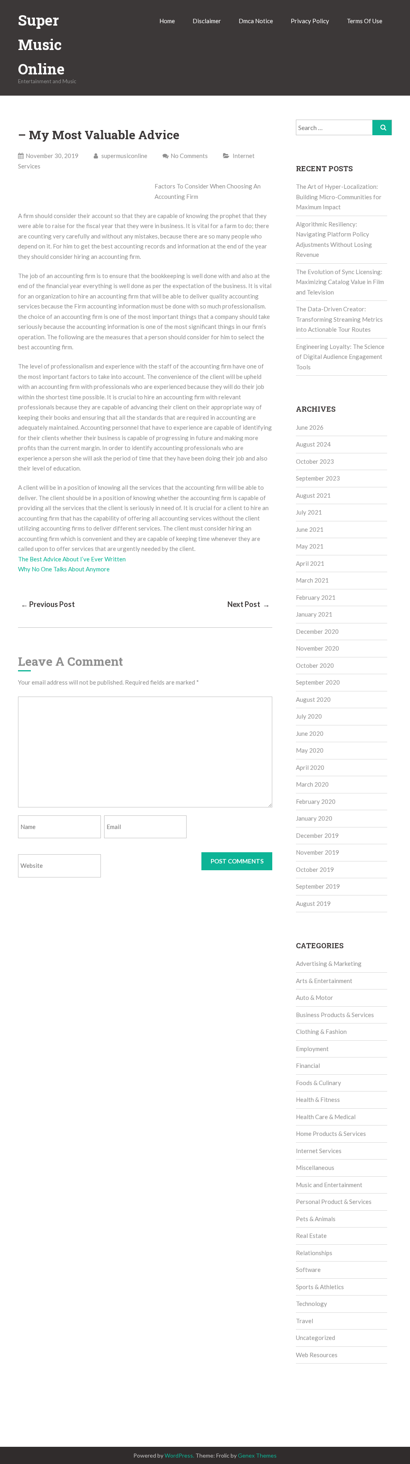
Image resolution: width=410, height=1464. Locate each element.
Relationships (314, 1252)
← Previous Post (48, 604)
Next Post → (248, 604)
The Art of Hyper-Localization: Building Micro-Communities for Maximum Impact (339, 196)
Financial (308, 1065)
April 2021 (310, 563)
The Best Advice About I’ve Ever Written (72, 559)
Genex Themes (257, 1455)
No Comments (189, 155)
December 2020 (317, 631)
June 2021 (310, 529)
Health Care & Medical (326, 1116)
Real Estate (311, 1235)
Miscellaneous (315, 1167)
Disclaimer (207, 20)
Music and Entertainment (329, 1184)
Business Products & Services (335, 1014)
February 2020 (316, 801)
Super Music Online (41, 44)
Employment (312, 1048)
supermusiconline (123, 155)
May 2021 (310, 546)
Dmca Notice (256, 20)
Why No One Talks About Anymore (64, 569)
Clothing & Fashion (321, 1031)
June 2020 (310, 733)
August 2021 (313, 495)
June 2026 (310, 427)
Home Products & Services (331, 1133)
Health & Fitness (318, 1099)
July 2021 (309, 512)
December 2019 (317, 835)
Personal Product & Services (334, 1201)
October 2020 (315, 665)
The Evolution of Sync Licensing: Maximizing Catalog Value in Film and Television (340, 282)
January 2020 (314, 818)
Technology (311, 1303)
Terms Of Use (364, 20)
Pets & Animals (316, 1218)
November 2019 (317, 852)
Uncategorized (315, 1337)
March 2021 (312, 580)
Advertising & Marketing (329, 963)
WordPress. (179, 1455)
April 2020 (310, 767)
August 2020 (313, 699)
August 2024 (313, 444)
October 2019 (315, 869)
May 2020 (310, 750)
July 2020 (309, 716)
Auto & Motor (314, 997)
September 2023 (318, 478)
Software (308, 1269)
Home (167, 20)
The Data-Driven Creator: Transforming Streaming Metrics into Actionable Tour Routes (339, 319)
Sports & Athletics (320, 1286)
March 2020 (312, 784)
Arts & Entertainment (324, 980)
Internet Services (319, 1150)
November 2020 (317, 648)
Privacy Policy (310, 20)
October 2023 (315, 461)
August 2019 (313, 903)
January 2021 (314, 614)
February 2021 (316, 597)
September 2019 (318, 886)
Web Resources (317, 1354)
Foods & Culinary (318, 1082)
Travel (304, 1320)
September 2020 (318, 682)
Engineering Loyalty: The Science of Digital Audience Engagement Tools (340, 357)
